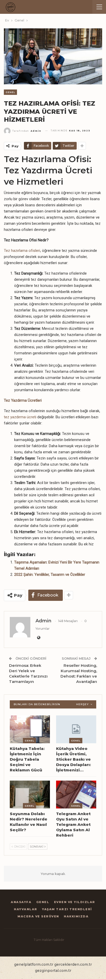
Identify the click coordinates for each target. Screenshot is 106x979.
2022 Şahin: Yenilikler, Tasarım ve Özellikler (49, 574)
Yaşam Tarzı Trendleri (67, 909)
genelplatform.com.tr (33, 964)
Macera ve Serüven (38, 916)
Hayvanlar (25, 909)
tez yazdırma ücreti (20, 417)
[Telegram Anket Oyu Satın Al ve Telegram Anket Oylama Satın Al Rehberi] (76, 794)
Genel (10, 92)
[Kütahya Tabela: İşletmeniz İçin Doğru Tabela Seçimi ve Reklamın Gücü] (30, 729)
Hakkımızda (76, 916)
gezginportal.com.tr (53, 970)
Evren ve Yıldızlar (74, 902)
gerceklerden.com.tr (73, 964)
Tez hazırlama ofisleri (22, 250)
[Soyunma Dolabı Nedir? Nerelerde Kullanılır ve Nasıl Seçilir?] (30, 794)
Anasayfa (21, 902)
